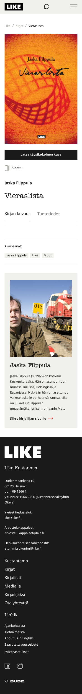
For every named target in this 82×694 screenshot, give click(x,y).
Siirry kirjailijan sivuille (28, 418)
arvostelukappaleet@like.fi (24, 533)
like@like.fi (12, 518)
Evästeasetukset (17, 652)
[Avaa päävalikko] (73, 7)
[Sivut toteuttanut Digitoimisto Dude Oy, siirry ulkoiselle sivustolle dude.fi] (14, 682)
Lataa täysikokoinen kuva (41, 154)
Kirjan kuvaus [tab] (18, 213)
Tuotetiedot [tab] (48, 213)
